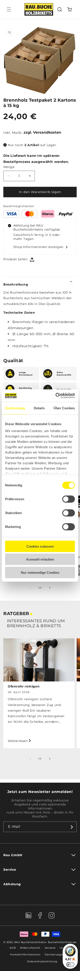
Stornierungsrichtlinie (59, 954)
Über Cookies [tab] (64, 408)
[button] (9, 9)
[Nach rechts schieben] (50, 588)
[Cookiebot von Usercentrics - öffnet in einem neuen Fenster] (56, 396)
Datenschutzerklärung (42, 961)
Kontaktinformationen (25, 954)
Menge (8, 167)
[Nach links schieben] (30, 588)
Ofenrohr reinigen (24, 686)
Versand (50, 947)
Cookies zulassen (40, 546)
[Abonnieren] (71, 827)
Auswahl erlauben (40, 559)
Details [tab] (39, 408)
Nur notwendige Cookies (40, 572)
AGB (13, 947)
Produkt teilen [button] (15, 259)
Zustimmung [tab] (15, 408)
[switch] (68, 498)
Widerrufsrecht (30, 947)
